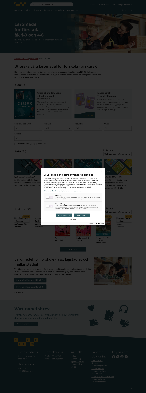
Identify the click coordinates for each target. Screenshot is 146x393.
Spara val (73, 219)
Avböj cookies (81, 215)
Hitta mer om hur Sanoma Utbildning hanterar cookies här (62, 191)
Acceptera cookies (64, 215)
